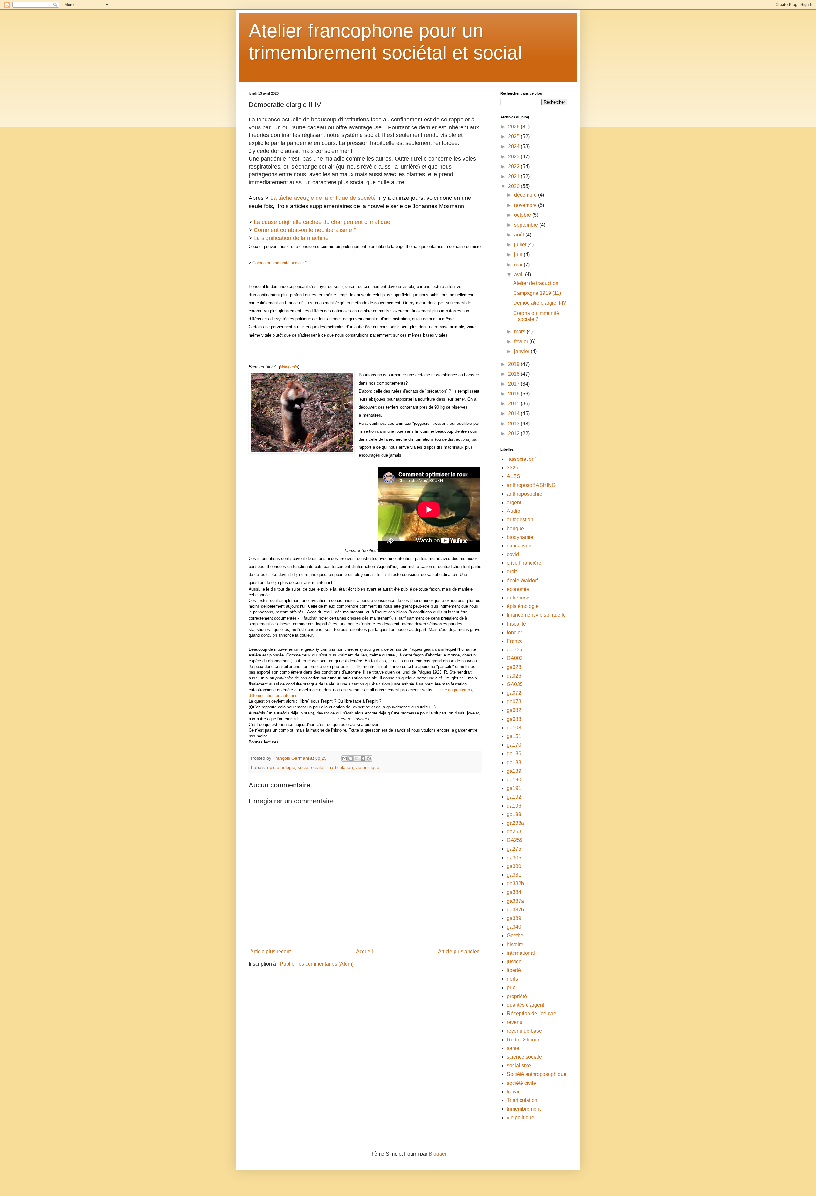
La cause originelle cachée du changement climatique (322, 222)
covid (513, 554)
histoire (515, 944)
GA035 (515, 684)
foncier (514, 632)
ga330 (514, 866)
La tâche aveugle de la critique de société (323, 198)
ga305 (514, 857)
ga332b (515, 883)
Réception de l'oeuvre (531, 1013)
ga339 (514, 918)
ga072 (514, 693)
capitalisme (520, 545)
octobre (523, 215)
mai (519, 264)
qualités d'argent (525, 1005)
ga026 (514, 675)
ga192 (514, 797)
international (521, 953)
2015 (514, 403)
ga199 (514, 814)
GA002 (515, 658)
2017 (514, 384)
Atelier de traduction (535, 283)
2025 (514, 136)
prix (511, 987)
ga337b (515, 909)
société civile (310, 767)
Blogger (437, 1153)
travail (514, 1091)
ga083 (514, 719)
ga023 (514, 667)
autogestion (520, 519)
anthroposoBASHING (531, 485)
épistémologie (281, 767)
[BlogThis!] (350, 758)
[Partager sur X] (356, 758)
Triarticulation (339, 767)
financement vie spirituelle (536, 615)
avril (519, 274)
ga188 (514, 762)
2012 (514, 433)
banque (515, 528)
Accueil (364, 951)
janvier (522, 351)
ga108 (514, 727)
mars (520, 331)
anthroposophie (524, 494)
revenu (514, 1022)
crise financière (524, 563)
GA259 (515, 840)
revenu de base (524, 1030)
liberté (514, 970)
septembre (526, 225)
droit (512, 571)
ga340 (514, 927)
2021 (514, 176)
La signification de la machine (291, 238)
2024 (514, 146)
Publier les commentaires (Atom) (316, 964)
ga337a (515, 901)
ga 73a (514, 649)
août (519, 234)
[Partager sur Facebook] (363, 758)
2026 (514, 126)
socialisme (519, 1065)
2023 (514, 156)
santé (513, 1048)
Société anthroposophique (536, 1074)
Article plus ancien (459, 951)
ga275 (514, 849)
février (521, 341)
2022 (514, 166)
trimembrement (524, 1109)
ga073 (514, 701)
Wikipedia (289, 367)
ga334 (514, 892)
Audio (513, 511)
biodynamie (520, 537)
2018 (514, 374)
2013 (514, 423)
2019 (514, 364)
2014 (514, 413)
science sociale (524, 1057)
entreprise (518, 597)
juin (519, 254)
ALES (513, 476)
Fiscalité (516, 624)
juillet (521, 244)
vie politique (367, 767)
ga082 (514, 710)
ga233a (515, 823)
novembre (526, 205)
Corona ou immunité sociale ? (279, 262)
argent (514, 502)
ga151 (514, 736)
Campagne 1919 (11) (537, 293)
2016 (514, 393)
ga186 (514, 753)
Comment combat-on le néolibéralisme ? (305, 230)
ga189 (514, 771)
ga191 (514, 788)
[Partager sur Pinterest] (369, 758)
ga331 (514, 875)
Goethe (515, 935)
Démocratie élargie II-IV (539, 303)
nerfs (512, 979)
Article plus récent (270, 951)
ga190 (514, 779)
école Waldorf (522, 580)
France (515, 641)
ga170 (514, 745)
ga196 (514, 805)
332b (512, 467)
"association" (521, 459)
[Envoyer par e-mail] (344, 758)
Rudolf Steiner (523, 1039)
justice (514, 961)
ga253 (514, 831)
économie (518, 589)
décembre (526, 195)
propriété (517, 996)
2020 (514, 186)
